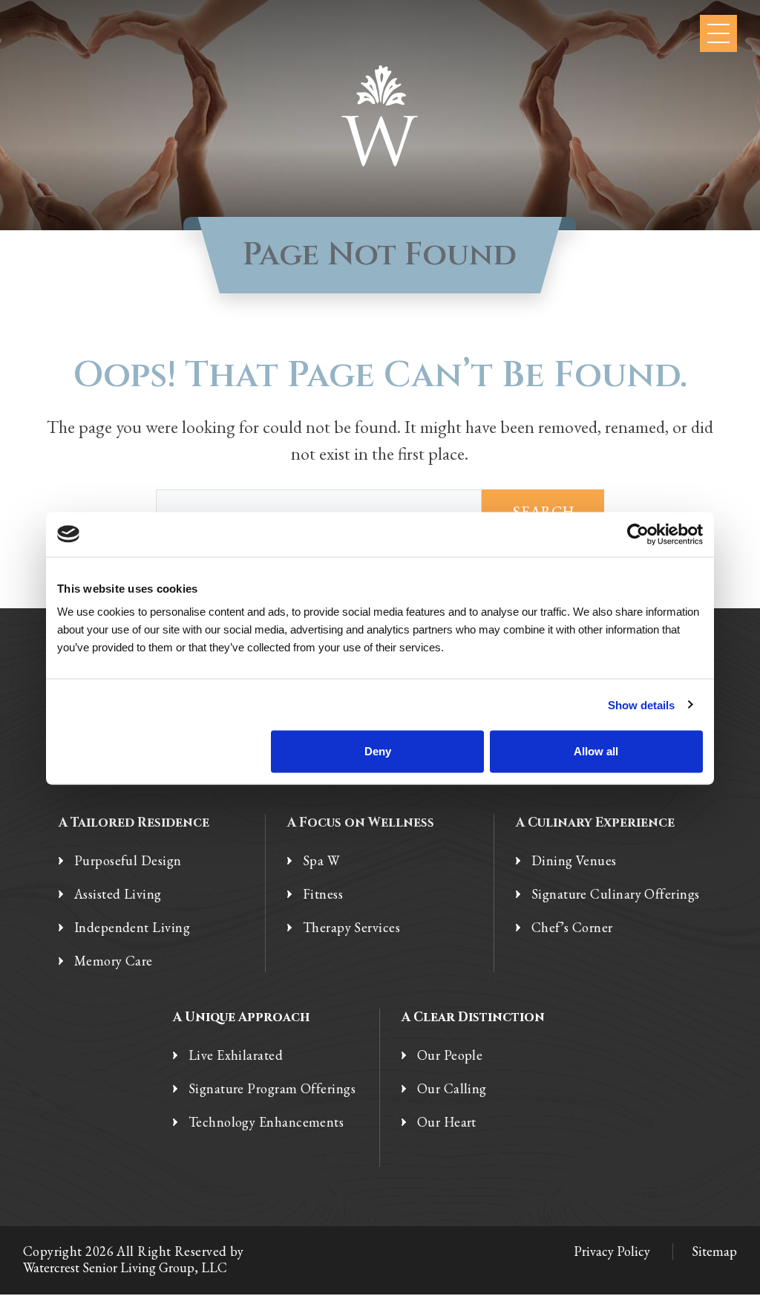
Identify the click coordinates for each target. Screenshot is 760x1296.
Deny (377, 751)
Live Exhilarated (236, 1055)
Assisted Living (118, 894)
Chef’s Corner (572, 927)
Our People (450, 1055)
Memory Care (113, 961)
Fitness (323, 894)
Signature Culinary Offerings (615, 894)
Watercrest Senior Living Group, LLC (125, 1268)
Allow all (596, 751)
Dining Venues (574, 861)
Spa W (321, 861)
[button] (718, 33)
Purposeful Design (128, 861)
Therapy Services (351, 927)
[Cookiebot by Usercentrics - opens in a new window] (638, 534)
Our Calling (452, 1089)
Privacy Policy (612, 1251)
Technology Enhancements (266, 1122)
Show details (641, 704)
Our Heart (446, 1122)
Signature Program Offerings (272, 1089)
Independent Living (132, 927)
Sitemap (714, 1251)
